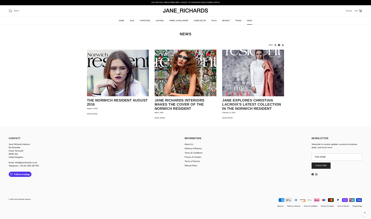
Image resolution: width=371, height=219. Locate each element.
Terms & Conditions (193, 153)
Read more (92, 114)
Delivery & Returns (193, 148)
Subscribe (321, 166)
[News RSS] (283, 45)
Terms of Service (192, 161)
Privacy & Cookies (193, 157)
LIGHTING (160, 20)
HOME (121, 20)
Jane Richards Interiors (22, 199)
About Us (189, 144)
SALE (132, 20)
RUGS (214, 20)
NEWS (249, 20)
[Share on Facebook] (279, 45)
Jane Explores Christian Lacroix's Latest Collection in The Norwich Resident (251, 104)
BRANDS (226, 20)
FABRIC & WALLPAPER (178, 20)
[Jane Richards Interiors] (185, 11)
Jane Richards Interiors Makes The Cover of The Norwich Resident (179, 104)
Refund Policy (191, 165)
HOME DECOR (200, 20)
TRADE (238, 20)
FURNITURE (145, 20)
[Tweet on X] (275, 45)
